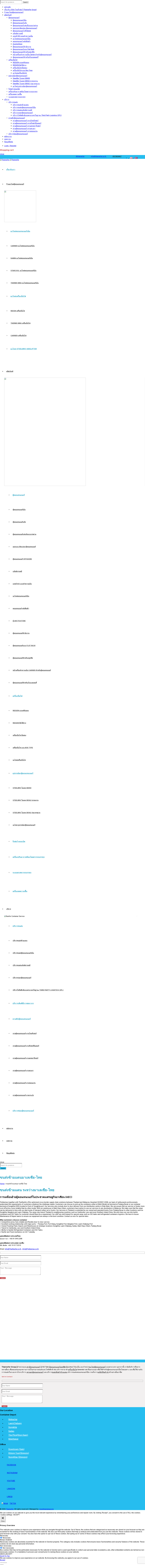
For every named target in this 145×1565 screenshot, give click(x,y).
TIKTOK (13, 1503)
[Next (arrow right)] (2, 1564)
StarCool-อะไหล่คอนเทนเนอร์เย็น (23, 271)
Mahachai (12, 1419)
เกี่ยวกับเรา (10, 170)
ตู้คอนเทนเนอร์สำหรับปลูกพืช (23, 52)
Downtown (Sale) (16, 1449)
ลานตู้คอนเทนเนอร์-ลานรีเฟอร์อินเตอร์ (27, 123)
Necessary (7, 1538)
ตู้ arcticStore (17, 44)
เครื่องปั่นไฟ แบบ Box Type (22, 70)
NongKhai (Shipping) (17, 1457)
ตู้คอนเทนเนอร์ (14, 18)
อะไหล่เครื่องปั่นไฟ (20, 73)
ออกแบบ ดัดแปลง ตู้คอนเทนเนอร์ (25, 28)
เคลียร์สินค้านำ (103, 1372)
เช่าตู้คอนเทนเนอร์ (33, 1367)
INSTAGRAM (12, 1473)
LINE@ (10, 1496)
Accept (2, 1560)
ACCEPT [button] (16, 1515)
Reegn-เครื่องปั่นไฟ (18, 311)
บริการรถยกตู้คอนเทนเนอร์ (23, 113)
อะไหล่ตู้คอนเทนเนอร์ (97, 1367)
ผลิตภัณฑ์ (7, 15)
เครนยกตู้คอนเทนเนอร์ (35, 1372)
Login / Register (10, 146)
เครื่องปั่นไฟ (12, 60)
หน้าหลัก (7, 7)
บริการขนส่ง (13, 102)
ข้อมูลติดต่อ (8, 142)
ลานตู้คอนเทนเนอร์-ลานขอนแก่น (25, 131)
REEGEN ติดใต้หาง (19, 65)
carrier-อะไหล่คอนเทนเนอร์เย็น (22, 246)
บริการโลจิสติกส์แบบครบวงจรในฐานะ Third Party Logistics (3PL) (37, 115)
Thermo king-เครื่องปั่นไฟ (20, 323)
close (2, 154)
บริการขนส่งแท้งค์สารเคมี (22, 110)
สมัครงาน (8, 136)
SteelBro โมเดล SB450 (21, 78)
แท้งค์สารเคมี (18, 33)
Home (2, 1184)
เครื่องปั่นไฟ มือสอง (20, 68)
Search (25, 2)
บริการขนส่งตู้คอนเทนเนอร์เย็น (24, 107)
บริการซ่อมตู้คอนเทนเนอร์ (18, 134)
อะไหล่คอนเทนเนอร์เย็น (21, 39)
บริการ (6, 99)
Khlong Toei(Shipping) (18, 1453)
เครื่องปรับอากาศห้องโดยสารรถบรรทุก (22, 92)
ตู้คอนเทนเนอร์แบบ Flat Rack (23, 49)
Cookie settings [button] (6, 1515)
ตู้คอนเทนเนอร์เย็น (19, 20)
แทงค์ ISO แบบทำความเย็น (23, 36)
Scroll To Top (5, 1556)
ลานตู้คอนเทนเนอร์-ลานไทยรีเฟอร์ (25, 121)
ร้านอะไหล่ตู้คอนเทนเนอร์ (13, 12)
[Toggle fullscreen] (4, 1562)
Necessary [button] (4, 1536)
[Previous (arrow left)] (1, 1564)
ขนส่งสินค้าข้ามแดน (59, 1372)
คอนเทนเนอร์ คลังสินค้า (22, 41)
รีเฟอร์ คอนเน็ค (14, 89)
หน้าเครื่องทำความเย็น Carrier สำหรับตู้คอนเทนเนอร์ (32, 55)
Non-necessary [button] (5, 1546)
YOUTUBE (11, 1481)
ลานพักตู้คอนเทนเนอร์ (16, 118)
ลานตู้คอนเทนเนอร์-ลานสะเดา (24, 129)
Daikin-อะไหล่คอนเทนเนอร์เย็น (22, 258)
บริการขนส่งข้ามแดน (21, 105)
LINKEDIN (11, 1489)
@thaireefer (80, 156)
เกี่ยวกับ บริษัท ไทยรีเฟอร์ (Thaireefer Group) (20, 10)
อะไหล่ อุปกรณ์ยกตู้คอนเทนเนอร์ (25, 86)
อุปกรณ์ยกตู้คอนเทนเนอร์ (17, 76)
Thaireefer (10, 1509)
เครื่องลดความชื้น (15, 94)
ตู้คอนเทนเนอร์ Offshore (22, 31)
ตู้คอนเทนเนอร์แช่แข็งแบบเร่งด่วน (25, 26)
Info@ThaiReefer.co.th (13, 1249)
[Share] (2, 1562)
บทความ (7, 139)
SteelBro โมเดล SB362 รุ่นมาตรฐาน (26, 84)
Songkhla (12, 1427)
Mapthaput (13, 1439)
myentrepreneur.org (46, 1509)
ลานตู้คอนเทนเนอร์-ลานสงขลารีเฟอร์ (27, 126)
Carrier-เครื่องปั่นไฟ (18, 336)
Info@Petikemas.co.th (30, 1249)
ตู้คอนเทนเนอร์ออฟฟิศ (57, 1367)
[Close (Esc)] (1, 1562)
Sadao (11, 1431)
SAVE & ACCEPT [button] (6, 1554)
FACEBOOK (11, 1465)
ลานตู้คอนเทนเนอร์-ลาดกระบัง (23, 1095)
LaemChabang (15, 1423)
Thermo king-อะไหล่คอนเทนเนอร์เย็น (25, 283)
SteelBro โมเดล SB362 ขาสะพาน (25, 81)
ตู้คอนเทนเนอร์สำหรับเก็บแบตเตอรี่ (25, 57)
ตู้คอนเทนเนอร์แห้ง (20, 23)
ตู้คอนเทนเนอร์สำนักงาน (22, 47)
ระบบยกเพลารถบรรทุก (16, 97)
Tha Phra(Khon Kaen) (18, 1435)
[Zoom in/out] (6, 1562)
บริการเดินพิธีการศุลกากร (23, 1003)
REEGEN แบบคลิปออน (21, 62)
